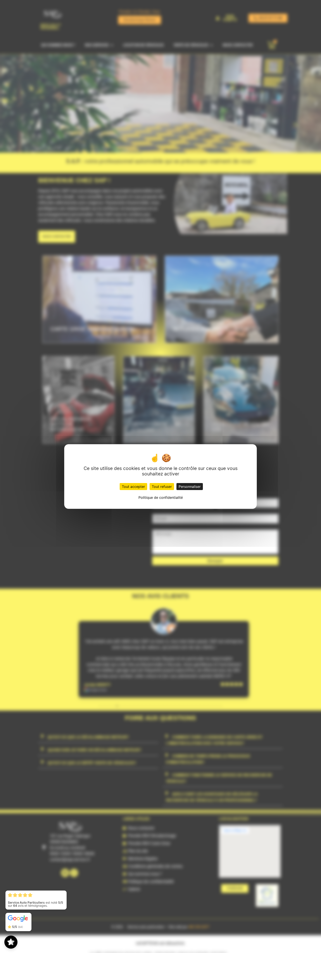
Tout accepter (133, 486)
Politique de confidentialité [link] (160, 497)
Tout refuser (162, 486)
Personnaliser (190, 486)
